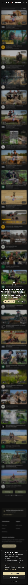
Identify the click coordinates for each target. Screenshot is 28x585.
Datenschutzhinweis (10, 569)
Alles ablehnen (14, 577)
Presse (3, 528)
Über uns (4, 525)
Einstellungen (14, 581)
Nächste (20, 492)
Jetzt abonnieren (9, 301)
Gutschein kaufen (10, 546)
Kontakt (18, 528)
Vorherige (7, 492)
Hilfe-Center (19, 525)
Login (21, 301)
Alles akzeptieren (14, 573)
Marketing (4, 531)
